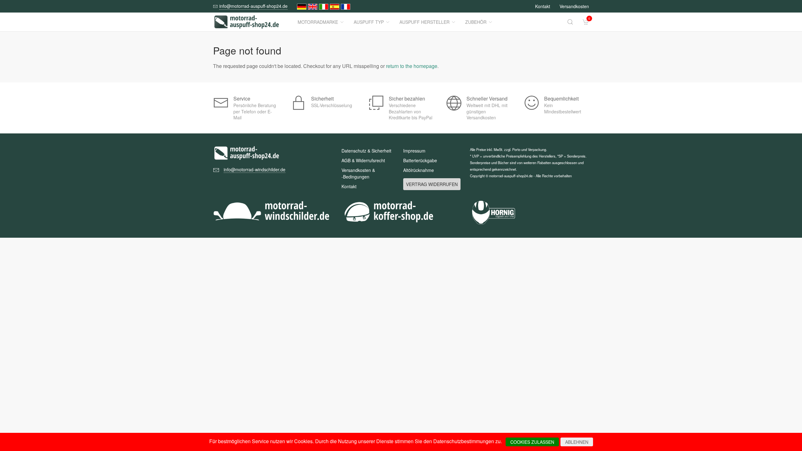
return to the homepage (411, 66)
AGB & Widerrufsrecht (363, 160)
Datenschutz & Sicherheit (366, 151)
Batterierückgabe (420, 160)
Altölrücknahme (418, 170)
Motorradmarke (318, 22)
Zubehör (476, 22)
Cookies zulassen (532, 442)
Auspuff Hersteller (424, 22)
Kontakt (542, 6)
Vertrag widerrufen (432, 184)
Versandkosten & (358, 173)
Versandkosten (574, 6)
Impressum (414, 151)
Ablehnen (576, 442)
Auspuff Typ (369, 22)
